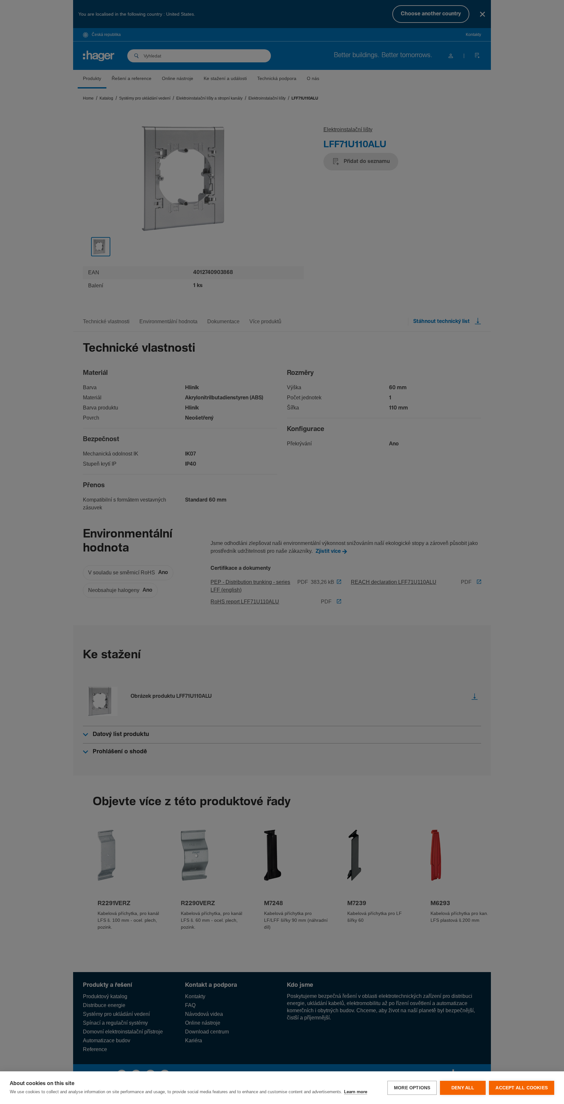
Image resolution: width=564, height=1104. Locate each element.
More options (412, 1087)
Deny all (463, 1087)
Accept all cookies (521, 1087)
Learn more (355, 1092)
